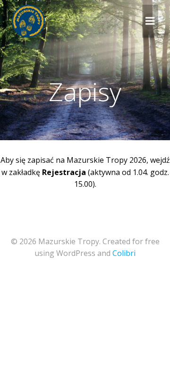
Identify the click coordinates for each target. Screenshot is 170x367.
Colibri (124, 253)
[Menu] (150, 21)
